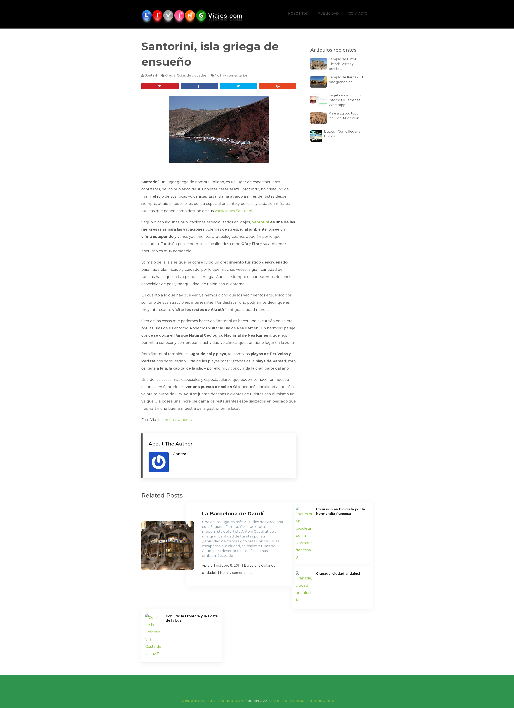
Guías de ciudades (192, 75)
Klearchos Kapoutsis (176, 420)
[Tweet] (238, 86)
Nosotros (298, 13)
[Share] (199, 86)
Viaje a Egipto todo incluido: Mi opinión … (345, 115)
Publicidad (328, 13)
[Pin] (160, 86)
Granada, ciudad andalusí (338, 573)
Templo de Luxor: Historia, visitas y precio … (343, 64)
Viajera (207, 565)
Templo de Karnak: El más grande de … (346, 79)
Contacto (358, 13)
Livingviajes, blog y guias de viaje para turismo (213, 701)
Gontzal (150, 75)
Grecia (170, 75)
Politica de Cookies (320, 701)
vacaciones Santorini (233, 211)
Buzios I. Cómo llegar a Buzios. (342, 134)
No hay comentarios (231, 75)
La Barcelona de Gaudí (233, 513)
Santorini (260, 222)
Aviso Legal (279, 701)
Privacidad (297, 701)
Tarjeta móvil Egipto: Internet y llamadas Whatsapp (345, 100)
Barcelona (252, 565)
